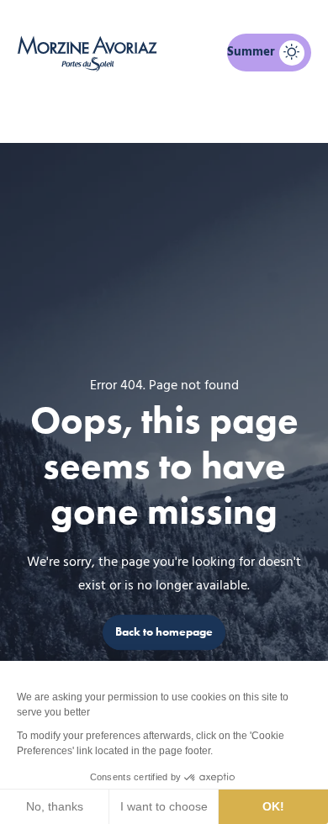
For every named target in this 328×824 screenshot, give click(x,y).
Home (77, 114)
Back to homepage (164, 632)
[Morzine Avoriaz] (90, 53)
